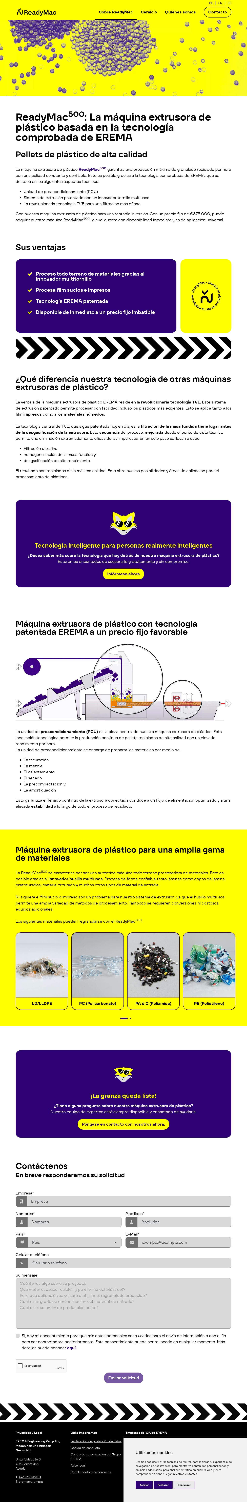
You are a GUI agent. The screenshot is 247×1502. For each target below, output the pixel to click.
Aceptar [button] (144, 1485)
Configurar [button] (184, 1485)
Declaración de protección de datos (96, 1441)
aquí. (72, 1347)
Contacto (217, 12)
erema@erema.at (31, 1482)
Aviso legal (78, 1465)
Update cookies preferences (91, 1472)
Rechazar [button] (163, 1485)
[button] (124, 1018)
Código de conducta (85, 1448)
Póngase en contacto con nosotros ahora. (123, 1124)
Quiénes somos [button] (180, 12)
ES (229, 3)
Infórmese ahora (123, 573)
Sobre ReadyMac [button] (116, 12)
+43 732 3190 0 (30, 1477)
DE (211, 3)
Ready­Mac (92, 169)
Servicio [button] (149, 12)
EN (220, 3)
